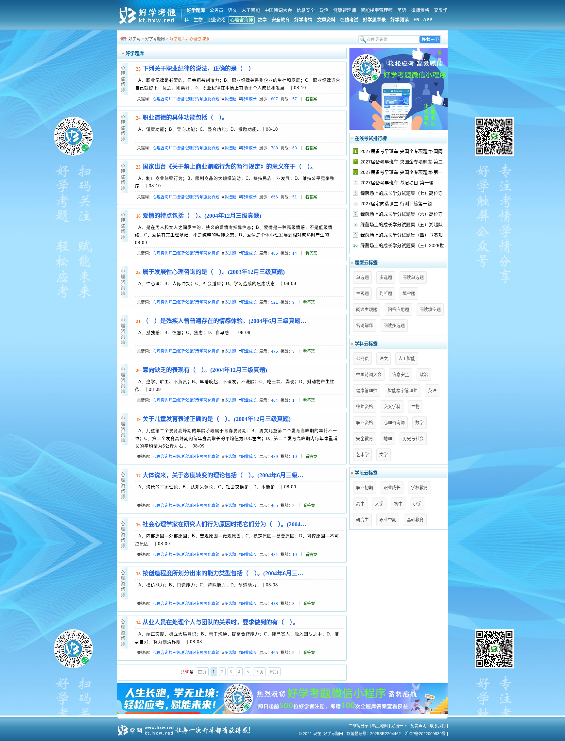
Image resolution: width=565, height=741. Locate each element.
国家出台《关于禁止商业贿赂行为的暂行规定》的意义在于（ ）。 (229, 166)
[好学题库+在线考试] (148, 23)
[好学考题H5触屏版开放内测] (399, 128)
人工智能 (251, 10)
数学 (262, 19)
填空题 (408, 293)
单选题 (362, 277)
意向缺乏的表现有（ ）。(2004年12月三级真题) (205, 370)
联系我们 (438, 726)
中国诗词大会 (278, 10)
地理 (388, 438)
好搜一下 (399, 726)
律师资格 (420, 10)
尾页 (274, 671)
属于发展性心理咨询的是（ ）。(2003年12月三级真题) (214, 272)
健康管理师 (344, 10)
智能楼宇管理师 (377, 10)
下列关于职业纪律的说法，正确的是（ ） (198, 68)
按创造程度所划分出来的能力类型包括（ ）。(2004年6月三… (223, 573)
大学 (379, 503)
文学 (383, 454)
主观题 (362, 293)
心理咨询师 (241, 19)
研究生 (362, 519)
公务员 (216, 10)
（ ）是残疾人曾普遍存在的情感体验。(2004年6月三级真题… (224, 321)
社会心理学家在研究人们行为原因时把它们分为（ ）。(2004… (224, 524)
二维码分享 (358, 726)
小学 (417, 503)
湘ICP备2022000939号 (425, 734)
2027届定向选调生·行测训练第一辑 (396, 203)
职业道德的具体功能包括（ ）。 (185, 117)
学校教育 (419, 487)
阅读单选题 (413, 277)
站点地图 (380, 726)
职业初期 (364, 487)
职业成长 (392, 487)
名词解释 (364, 325)
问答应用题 (398, 309)
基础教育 (415, 519)
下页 (259, 671)
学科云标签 (366, 343)
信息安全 (306, 10)
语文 (232, 10)
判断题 (385, 293)
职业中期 (387, 519)
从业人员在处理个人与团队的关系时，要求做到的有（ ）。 (221, 622)
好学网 (134, 39)
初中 (398, 503)
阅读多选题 (394, 325)
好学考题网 (155, 39)
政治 (324, 10)
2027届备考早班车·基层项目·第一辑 (397, 182)
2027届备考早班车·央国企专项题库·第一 (401, 172)
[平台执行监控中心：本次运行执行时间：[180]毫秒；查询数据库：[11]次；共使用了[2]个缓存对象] (186, 728)
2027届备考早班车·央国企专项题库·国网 (401, 151)
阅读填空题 (430, 309)
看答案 (311, 99)
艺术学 (362, 454)
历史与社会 (413, 438)
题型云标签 (366, 262)
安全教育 (280, 19)
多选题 (385, 277)
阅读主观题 (366, 309)
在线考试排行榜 (371, 138)
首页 (202, 671)
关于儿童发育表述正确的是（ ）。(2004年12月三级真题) (217, 419)
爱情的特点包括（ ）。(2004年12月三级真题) (202, 215)
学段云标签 (366, 472)
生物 (198, 19)
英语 (401, 10)
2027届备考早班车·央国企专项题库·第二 (401, 161)
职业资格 (216, 19)
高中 (360, 503)
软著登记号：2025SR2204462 (374, 734)
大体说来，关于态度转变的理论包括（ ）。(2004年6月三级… (223, 475)
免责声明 (418, 726)
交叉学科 (392, 406)
